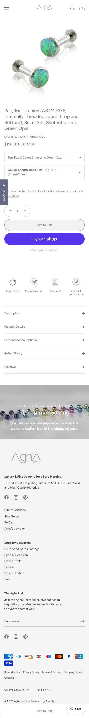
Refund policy (12, 672)
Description (12, 313)
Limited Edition (14, 573)
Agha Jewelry (22, 701)
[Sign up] (82, 621)
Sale (7, 579)
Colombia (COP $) (14, 689)
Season (9, 567)
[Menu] (7, 7)
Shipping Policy (73, 672)
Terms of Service (51, 672)
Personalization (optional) (21, 340)
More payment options (44, 250)
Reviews (10, 367)
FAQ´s (8, 522)
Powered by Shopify (42, 701)
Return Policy (13, 353)
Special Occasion (16, 555)
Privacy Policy (31, 672)
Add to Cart (44, 711)
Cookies (9, 677)
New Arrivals (12, 561)
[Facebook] (6, 497)
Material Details (14, 327)
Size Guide (11, 196)
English (41, 689)
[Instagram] (16, 497)
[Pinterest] (25, 497)
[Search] (72, 8)
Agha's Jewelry (14, 528)
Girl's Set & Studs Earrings (22, 549)
